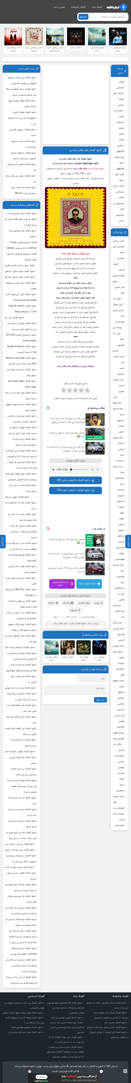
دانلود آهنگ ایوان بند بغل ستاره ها (20, 178)
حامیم (115, 350)
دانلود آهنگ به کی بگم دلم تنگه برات (21, 719)
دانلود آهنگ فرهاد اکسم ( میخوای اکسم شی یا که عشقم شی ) (22, 118)
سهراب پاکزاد (121, 509)
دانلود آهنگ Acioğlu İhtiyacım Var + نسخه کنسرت (22, 349)
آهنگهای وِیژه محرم (119, 154)
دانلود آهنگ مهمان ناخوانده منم (20, 751)
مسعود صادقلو (121, 533)
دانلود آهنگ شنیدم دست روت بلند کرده (22, 812)
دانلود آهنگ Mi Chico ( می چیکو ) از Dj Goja (20, 592)
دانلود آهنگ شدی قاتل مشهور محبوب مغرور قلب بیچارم (22, 627)
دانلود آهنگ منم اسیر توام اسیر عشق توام (21, 372)
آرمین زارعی (118, 310)
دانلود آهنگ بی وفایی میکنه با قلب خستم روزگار (22, 604)
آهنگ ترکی (118, 93)
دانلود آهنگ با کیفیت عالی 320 (73, 480)
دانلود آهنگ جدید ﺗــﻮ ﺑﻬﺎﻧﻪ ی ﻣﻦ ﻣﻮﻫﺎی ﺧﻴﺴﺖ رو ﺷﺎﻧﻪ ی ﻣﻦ (21, 546)
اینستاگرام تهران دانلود (60, 584)
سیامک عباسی (121, 446)
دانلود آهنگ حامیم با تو (115, 1022)
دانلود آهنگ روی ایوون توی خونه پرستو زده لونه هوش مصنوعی (21, 476)
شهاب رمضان (121, 521)
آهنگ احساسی (88, 617)
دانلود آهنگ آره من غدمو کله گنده (22, 800)
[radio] (87, 391)
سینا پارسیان (120, 486)
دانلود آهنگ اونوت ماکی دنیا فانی (20, 271)
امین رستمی (118, 240)
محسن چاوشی (121, 764)
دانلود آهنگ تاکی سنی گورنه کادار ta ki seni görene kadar (21, 297)
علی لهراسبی (120, 573)
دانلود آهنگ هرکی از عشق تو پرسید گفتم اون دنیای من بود (22, 430)
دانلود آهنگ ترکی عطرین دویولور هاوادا (21, 285)
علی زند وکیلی (120, 596)
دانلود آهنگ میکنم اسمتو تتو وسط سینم (22, 824)
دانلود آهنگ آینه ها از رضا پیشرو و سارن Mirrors (24, 190)
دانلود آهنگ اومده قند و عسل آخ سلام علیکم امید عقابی (21, 922)
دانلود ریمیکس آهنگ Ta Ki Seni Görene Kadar (20, 337)
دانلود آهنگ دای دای (14, 317)
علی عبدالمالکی (119, 585)
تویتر (96, 602)
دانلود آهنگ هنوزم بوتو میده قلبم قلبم (22, 557)
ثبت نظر (100, 699)
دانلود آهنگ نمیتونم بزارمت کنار (20, 647)
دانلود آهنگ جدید (96, 168)
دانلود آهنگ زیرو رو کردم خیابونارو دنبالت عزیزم (24, 442)
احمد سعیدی (120, 255)
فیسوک (73, 610)
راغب (115, 397)
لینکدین (82, 602)
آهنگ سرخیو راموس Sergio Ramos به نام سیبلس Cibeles (22, 245)
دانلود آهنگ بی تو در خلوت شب (20, 844)
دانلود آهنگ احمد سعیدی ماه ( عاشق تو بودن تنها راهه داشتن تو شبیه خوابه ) (21, 219)
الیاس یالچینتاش (119, 822)
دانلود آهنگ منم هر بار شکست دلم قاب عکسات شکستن (22, 419)
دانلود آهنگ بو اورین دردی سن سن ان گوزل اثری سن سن (22, 326)
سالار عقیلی (118, 437)
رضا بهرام (117, 402)
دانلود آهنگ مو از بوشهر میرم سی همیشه (20, 638)
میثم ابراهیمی (120, 787)
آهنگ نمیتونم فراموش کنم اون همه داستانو (21, 257)
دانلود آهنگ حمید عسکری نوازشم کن (23, 144)
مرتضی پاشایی (121, 700)
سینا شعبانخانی (119, 475)
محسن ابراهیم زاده (119, 753)
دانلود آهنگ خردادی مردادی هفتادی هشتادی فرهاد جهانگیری (21, 667)
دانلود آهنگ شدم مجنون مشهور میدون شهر (21, 407)
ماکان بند (117, 744)
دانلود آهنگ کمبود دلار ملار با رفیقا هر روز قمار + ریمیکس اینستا (23, 531)
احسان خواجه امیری (119, 272)
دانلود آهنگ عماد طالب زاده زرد (85, 150)
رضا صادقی (118, 408)
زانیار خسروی (120, 417)
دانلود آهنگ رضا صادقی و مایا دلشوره (22, 233)
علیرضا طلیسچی (120, 544)
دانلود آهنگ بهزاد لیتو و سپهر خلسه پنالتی (22, 103)
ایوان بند (117, 298)
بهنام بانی (117, 327)
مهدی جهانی (118, 732)
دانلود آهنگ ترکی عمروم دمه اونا (20, 277)
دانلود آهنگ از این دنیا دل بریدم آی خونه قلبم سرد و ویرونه (21, 980)
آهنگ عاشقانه (78, 7)
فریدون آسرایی (120, 637)
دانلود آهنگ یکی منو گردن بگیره (20, 849)
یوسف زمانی (118, 813)
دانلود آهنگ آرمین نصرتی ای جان (66, 1017)
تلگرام (51, 602)
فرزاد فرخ (117, 622)
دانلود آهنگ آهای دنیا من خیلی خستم (21, 876)
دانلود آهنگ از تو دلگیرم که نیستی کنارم (23, 742)
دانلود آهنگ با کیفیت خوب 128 (73, 490)
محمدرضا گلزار (120, 672)
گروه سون (117, 651)
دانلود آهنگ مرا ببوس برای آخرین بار (23, 679)
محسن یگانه (121, 776)
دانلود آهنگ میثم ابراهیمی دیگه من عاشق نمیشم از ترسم (21, 92)
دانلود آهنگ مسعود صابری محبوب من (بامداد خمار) (23, 155)
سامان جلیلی (121, 429)
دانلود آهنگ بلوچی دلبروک (17, 496)
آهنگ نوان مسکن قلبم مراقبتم (19, 265)
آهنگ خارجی (121, 102)
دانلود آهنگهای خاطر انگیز (119, 168)
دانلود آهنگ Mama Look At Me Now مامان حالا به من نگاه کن (21, 361)
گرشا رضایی (118, 645)
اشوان (115, 264)
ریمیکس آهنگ (120, 194)
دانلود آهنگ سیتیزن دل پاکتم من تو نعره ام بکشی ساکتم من (21, 910)
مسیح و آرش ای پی (119, 712)
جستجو (83, 16)
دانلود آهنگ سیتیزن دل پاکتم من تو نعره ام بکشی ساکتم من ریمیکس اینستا (21, 965)
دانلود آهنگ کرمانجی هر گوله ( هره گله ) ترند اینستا (22, 465)
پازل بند (116, 333)
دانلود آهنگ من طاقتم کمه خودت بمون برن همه (21, 731)
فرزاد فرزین (118, 628)
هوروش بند (118, 808)
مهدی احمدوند (120, 724)
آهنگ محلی (121, 131)
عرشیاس (117, 605)
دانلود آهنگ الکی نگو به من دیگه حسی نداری (20, 395)
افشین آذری (118, 246)
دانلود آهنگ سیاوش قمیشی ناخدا (22, 132)
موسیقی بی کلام (118, 206)
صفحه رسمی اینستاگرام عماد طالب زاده (75, 366)
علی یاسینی (118, 564)
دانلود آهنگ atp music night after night (22, 384)
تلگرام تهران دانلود (87, 583)
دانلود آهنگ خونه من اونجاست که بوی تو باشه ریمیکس (22, 656)
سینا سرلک (118, 466)
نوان (115, 802)
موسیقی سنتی (120, 218)
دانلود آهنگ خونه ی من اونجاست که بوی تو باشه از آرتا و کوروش (21, 453)
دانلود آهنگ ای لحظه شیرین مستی (22, 760)
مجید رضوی (118, 680)
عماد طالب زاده (80, 168)
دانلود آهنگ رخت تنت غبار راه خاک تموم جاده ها (22, 517)
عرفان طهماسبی (120, 556)
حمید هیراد (118, 379)
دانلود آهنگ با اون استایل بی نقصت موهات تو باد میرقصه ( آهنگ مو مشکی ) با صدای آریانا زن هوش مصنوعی (65, 1052)
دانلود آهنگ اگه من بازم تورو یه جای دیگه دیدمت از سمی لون (21, 835)
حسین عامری (121, 388)
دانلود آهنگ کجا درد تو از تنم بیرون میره (22, 488)
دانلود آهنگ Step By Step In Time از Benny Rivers (23, 308)
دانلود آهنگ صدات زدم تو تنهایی (20, 687)
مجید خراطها (121, 689)
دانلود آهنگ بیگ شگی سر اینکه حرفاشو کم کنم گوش (22, 615)
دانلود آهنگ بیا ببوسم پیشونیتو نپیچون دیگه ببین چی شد (21, 858)
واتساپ (66, 602)
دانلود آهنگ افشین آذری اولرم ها (22, 167)
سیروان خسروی (120, 498)
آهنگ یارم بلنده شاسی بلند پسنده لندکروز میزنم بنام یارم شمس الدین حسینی (67, 1027)
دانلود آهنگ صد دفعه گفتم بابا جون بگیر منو (21, 708)
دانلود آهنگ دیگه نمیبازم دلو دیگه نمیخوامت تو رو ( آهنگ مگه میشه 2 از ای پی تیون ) (23, 936)
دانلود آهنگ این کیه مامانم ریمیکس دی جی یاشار (24, 771)
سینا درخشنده (120, 457)
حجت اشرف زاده (119, 359)
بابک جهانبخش (119, 319)
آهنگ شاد (97, 7)
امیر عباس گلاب (119, 290)
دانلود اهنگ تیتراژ (118, 183)
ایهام (115, 281)
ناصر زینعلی (118, 796)
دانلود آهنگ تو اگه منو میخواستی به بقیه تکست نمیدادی (21, 887)
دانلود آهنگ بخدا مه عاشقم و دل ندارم (20, 505)
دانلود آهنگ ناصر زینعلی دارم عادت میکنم (107, 1027)
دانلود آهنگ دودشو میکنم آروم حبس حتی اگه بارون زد (22, 696)
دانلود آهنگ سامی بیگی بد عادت (20, 867)
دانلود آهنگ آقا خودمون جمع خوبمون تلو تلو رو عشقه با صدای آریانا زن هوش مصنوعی (65, 1007)
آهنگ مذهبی (120, 142)
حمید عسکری (120, 371)
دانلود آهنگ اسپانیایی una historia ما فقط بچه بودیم (24, 951)
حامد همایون (120, 342)
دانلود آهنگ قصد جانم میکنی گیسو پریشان (22, 569)
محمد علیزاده (121, 660)
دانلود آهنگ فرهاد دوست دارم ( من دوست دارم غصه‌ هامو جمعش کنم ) (22, 786)
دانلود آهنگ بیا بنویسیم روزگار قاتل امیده (21, 899)
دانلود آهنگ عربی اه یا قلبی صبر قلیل (21, 581)
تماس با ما (59, 7)
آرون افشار (118, 304)
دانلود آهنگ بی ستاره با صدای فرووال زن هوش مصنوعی (22, 80)
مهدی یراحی (118, 738)
